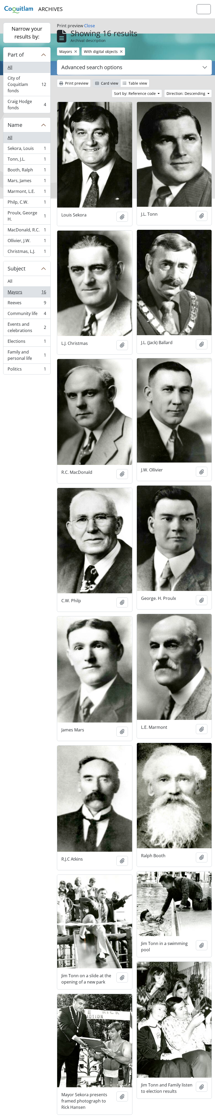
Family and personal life (26, 355)
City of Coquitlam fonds (26, 84)
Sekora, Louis (26, 149)
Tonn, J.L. (26, 160)
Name (15, 124)
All (10, 67)
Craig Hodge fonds (26, 105)
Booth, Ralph (26, 171)
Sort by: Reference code (135, 93)
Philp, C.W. (26, 203)
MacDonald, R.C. (26, 231)
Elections (26, 342)
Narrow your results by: (27, 32)
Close (89, 26)
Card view (109, 83)
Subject (16, 268)
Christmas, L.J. (26, 252)
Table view (137, 83)
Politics (26, 370)
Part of (16, 54)
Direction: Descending (186, 93)
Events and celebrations (26, 327)
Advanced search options (91, 67)
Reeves (26, 304)
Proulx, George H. (26, 216)
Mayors (26, 293)
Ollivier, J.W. (26, 242)
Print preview (76, 83)
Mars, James (26, 182)
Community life (26, 315)
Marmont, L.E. (26, 192)
